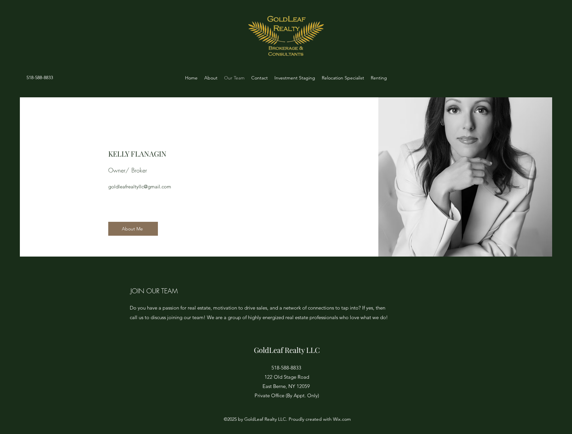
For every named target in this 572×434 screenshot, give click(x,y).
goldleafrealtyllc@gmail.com (139, 186)
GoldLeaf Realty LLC (287, 350)
